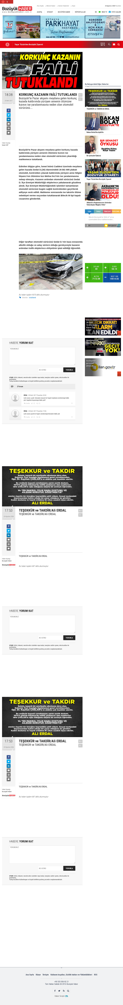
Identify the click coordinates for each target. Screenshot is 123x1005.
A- (80, 99)
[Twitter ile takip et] (59, 990)
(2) (39, 417)
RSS (95, 975)
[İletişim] (114, 44)
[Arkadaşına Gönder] (9, 124)
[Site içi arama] (118, 44)
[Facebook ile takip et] (55, 990)
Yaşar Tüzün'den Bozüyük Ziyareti (29, 44)
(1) (34, 403)
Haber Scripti (60, 996)
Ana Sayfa (40, 6)
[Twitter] (9, 115)
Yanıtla (28, 403)
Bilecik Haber (50, 6)
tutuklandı (32, 297)
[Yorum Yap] (9, 133)
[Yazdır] (9, 128)
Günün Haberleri (63, 6)
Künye (38, 975)
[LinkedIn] (9, 119)
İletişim (46, 975)
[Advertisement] (48, 127)
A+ (80, 95)
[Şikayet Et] (72, 403)
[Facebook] (9, 110)
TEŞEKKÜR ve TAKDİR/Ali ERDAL (37, 514)
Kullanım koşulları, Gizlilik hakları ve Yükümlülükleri (71, 975)
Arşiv (73, 6)
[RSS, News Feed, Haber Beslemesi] (64, 990)
